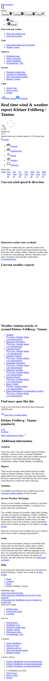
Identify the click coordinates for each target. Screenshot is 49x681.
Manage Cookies (13, 79)
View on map (10, 98)
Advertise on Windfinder (16, 74)
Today (3, 172)
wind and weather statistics (12, 493)
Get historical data (8, 259)
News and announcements (17, 77)
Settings (13, 25)
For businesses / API (14, 63)
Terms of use (11, 88)
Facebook (23, 98)
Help (11, 20)
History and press (13, 58)
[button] (24, 9)
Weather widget (12, 47)
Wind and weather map (15, 34)
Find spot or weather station (15, 415)
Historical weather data (15, 72)
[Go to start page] (1, 2)
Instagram (38, 664)
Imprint (9, 93)
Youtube (37, 666)
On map (5, 139)
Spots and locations (14, 36)
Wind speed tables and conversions (20, 45)
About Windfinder (13, 61)
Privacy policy (12, 90)
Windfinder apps (13, 56)
